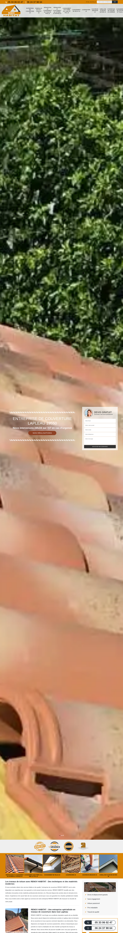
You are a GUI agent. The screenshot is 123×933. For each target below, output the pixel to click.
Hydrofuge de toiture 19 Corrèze (111, 10)
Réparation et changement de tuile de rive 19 (47, 10)
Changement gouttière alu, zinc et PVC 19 (67, 11)
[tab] (61, 466)
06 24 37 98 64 (34, 2)
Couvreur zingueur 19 (95, 10)
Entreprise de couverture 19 (30, 11)
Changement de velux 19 (76, 10)
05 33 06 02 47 (15, 2)
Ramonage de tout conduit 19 (38, 11)
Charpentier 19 (86, 10)
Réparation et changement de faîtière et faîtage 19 (57, 10)
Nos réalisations (42, 433)
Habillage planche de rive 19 (103, 10)
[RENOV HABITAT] (11, 10)
